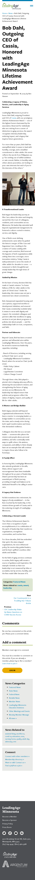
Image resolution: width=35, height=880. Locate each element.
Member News (14, 701)
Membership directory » (14, 759)
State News (13, 690)
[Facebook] (10, 833)
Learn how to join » (9, 663)
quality (19, 739)
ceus (22, 736)
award (25, 585)
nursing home (10, 739)
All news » (13, 718)
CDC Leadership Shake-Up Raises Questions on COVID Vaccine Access (13, 612)
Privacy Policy (7, 823)
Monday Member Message (19, 714)
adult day (25, 739)
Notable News (14, 698)
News (10, 13)
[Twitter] (4, 833)
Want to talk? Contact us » (15, 762)
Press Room (7, 827)
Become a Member (9, 816)
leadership (7, 588)
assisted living (10, 733)
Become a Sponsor (9, 820)
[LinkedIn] (22, 833)
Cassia (13, 118)
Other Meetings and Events (19, 711)
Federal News (14, 694)
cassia (19, 585)
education (16, 736)
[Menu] (31, 5)
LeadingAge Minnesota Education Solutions (17, 706)
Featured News (19, 581)
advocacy (8, 741)
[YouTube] (16, 833)
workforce (20, 733)
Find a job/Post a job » (13, 765)
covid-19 (8, 736)
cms (14, 741)
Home (4, 13)
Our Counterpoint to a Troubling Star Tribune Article (22, 600)
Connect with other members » (17, 756)
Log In (12, 670)
